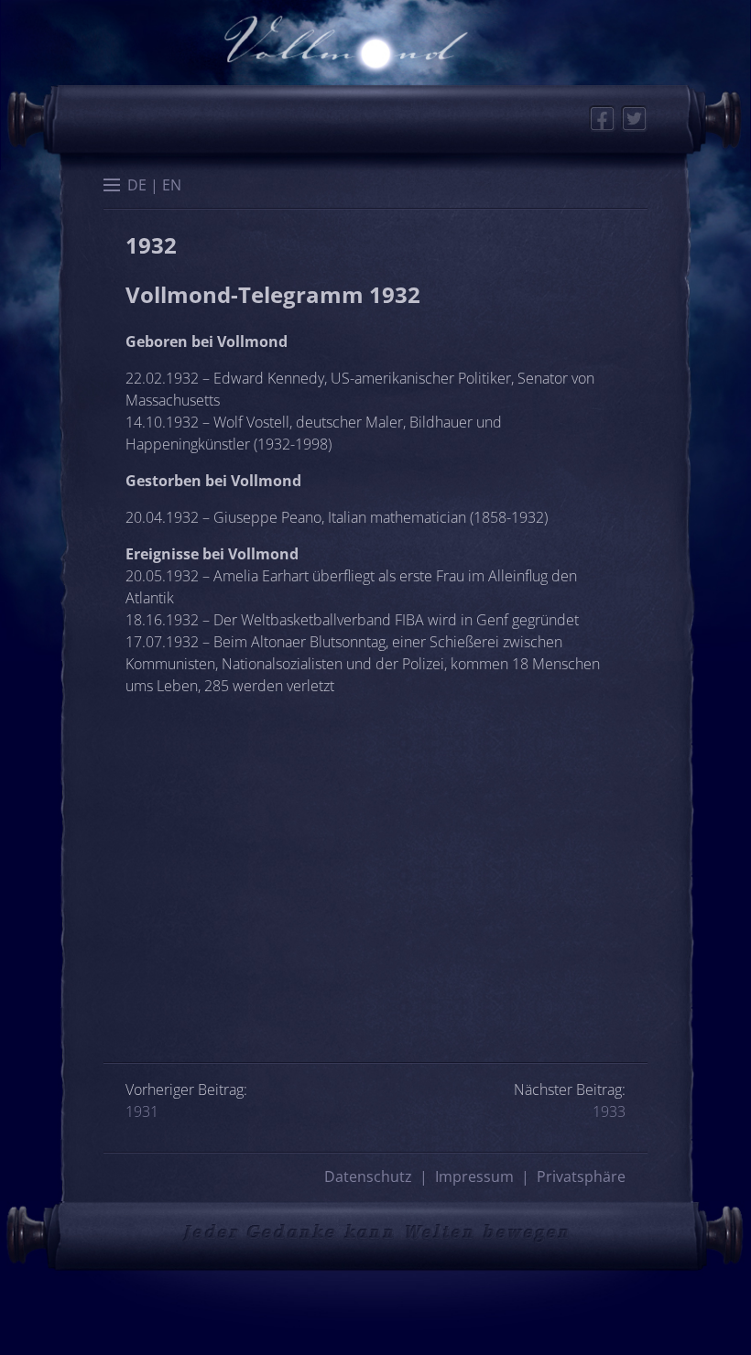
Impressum (474, 1176)
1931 (141, 1111)
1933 (609, 1111)
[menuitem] (137, 184)
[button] (111, 187)
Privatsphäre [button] (581, 1176)
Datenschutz (368, 1176)
